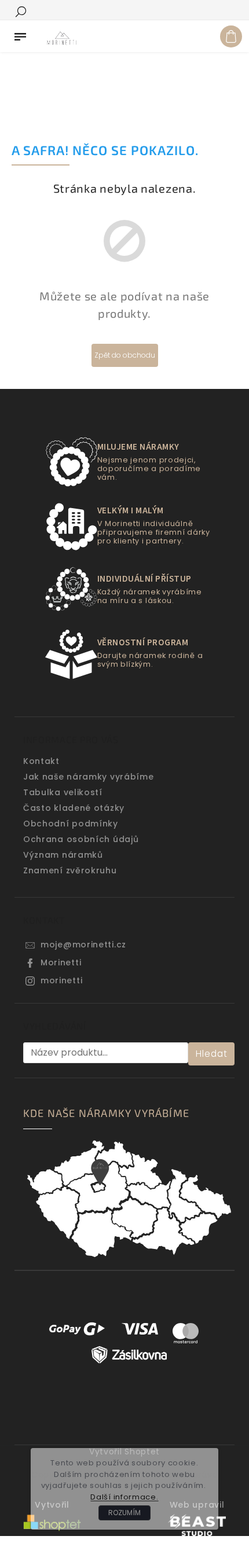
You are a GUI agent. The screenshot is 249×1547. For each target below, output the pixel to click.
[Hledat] (20, 11)
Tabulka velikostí (62, 792)
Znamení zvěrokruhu (70, 870)
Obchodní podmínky (70, 823)
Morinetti (61, 962)
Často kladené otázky (73, 808)
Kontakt (41, 761)
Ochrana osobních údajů (80, 839)
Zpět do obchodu (124, 355)
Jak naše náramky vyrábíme (88, 776)
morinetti (61, 980)
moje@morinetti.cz (83, 944)
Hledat (212, 1054)
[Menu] (20, 34)
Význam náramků (63, 855)
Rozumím (124, 1512)
